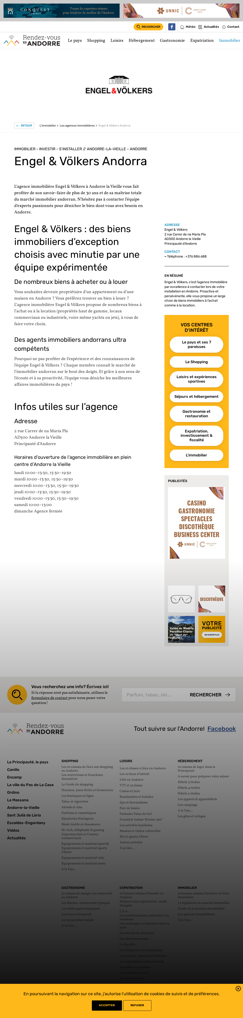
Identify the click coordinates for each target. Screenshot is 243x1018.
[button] (238, 989)
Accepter (107, 1005)
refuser (137, 1005)
